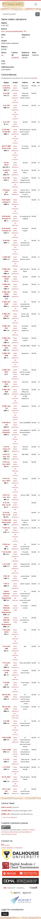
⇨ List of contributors (9, 817)
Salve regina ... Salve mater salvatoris (15, 374)
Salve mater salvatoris (15, 88)
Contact (7, 845)
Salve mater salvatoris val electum (15, 182)
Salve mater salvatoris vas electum (15, 97)
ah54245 (15, 58)
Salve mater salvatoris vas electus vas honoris (15, 437)
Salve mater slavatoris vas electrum (15, 568)
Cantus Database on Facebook (11, 848)
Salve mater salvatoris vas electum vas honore (15, 468)
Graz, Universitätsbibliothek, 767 (13, 31)
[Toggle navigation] (36, 4)
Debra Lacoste (6, 807)
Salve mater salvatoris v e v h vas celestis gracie (15, 412)
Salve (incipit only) (15, 608)
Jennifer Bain (6, 811)
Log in (5, 914)
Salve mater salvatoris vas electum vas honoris (15, 112)
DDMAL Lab (5, 814)
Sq (2, 55)
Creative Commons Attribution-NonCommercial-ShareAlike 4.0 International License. (18, 832)
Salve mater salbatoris (15, 457)
